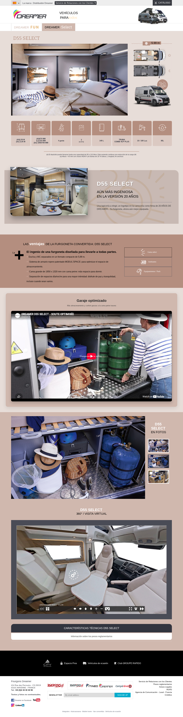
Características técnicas (91, 628)
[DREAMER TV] (35, 699)
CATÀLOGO (164, 3)
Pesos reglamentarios (162, 684)
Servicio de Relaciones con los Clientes (75, 3)
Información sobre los (91, 636)
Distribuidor (43, 3)
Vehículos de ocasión (113, 711)
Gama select (152, 252)
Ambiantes (152, 262)
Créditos (168, 695)
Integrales (66, 711)
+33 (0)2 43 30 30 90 (24, 690)
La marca (27, 3)
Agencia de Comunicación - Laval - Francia (153, 692)
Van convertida (98, 711)
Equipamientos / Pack (152, 272)
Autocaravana (76, 711)
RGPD (169, 689)
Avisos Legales (165, 687)
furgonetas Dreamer (30, 14)
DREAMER (22, 27)
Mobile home (87, 711)
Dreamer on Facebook (23, 700)
